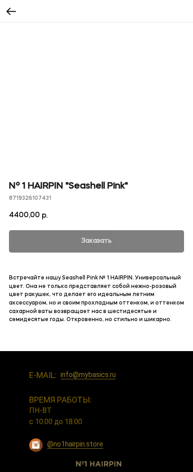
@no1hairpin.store (75, 444)
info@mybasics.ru (88, 374)
